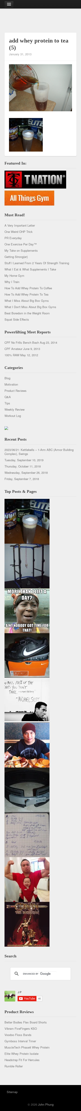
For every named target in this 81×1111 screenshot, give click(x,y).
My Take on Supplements (21, 250)
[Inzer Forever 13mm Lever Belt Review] (27, 789)
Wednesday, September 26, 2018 (26, 472)
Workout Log (12, 416)
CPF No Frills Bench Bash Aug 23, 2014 (30, 342)
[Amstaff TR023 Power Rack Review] (27, 565)
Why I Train (11, 282)
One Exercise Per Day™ (20, 244)
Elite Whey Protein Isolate (21, 1053)
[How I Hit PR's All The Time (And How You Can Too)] (27, 700)
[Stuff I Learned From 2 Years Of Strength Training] (27, 834)
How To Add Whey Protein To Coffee (28, 288)
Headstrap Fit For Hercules (22, 1060)
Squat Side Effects (16, 319)
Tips (7, 403)
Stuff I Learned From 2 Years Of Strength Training (36, 263)
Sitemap (12, 1092)
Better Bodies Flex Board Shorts (25, 1022)
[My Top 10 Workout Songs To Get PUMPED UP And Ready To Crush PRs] (27, 924)
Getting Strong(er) (16, 257)
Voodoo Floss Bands (18, 1035)
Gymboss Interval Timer (20, 1041)
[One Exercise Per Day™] (27, 610)
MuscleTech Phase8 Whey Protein (27, 1047)
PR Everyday (13, 238)
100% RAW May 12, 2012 (21, 355)
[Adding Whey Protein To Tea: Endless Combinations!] (27, 521)
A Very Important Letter (19, 225)
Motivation (11, 384)
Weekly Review (14, 409)
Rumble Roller (13, 1066)
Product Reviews (15, 390)
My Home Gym (14, 275)
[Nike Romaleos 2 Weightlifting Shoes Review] (27, 655)
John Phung (46, 1104)
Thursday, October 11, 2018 (22, 466)
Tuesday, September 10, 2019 (23, 460)
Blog (7, 378)
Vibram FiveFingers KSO (20, 1028)
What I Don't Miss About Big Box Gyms (30, 307)
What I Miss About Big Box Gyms (26, 300)
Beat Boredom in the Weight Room (27, 313)
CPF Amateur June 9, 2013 (22, 349)
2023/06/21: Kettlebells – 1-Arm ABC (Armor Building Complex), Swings (39, 452)
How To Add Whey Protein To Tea (26, 294)
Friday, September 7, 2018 (21, 479)
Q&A (7, 397)
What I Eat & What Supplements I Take (30, 269)
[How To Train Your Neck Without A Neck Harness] (27, 744)
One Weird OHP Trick (18, 231)
